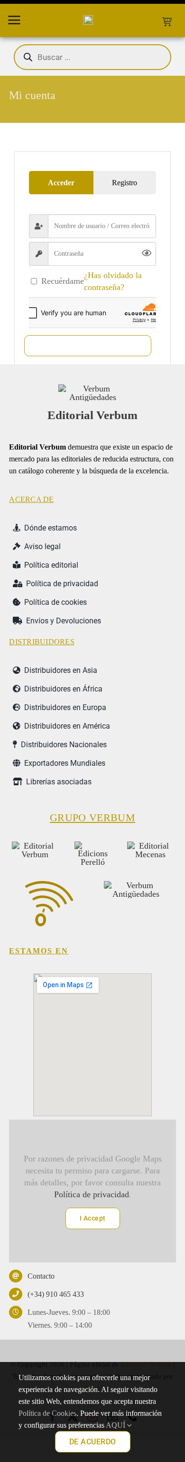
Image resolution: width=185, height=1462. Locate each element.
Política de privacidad (91, 1194)
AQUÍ (116, 1425)
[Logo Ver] (92, 388)
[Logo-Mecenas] (150, 846)
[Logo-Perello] (92, 846)
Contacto (41, 1276)
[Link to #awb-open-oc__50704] (14, 20)
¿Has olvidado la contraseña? (113, 281)
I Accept (93, 1218)
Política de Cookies (47, 1413)
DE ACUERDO (92, 1441)
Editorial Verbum (92, 415)
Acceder (88, 345)
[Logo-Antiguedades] (136, 885)
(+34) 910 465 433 (56, 1294)
